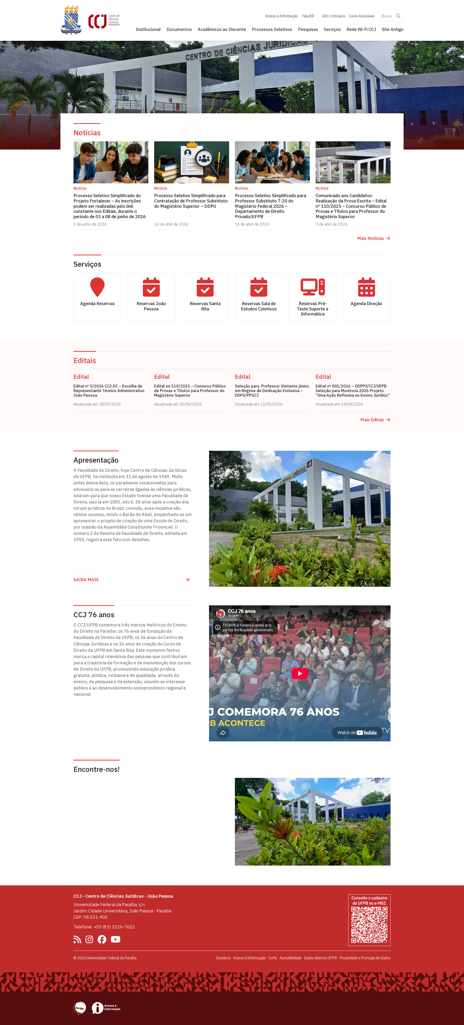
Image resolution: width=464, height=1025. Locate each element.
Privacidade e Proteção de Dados (365, 957)
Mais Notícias (370, 238)
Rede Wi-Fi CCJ (361, 29)
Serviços (332, 29)
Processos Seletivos (272, 29)
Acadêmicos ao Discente (222, 29)
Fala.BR (308, 16)
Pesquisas (308, 29)
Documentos (179, 29)
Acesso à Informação (281, 16)
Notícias (87, 132)
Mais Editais (372, 420)
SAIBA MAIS (86, 579)
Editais (84, 360)
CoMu (272, 957)
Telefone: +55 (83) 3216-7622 (104, 927)
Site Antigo (393, 29)
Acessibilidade (291, 957)
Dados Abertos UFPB (320, 957)
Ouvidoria (223, 957)
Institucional (148, 29)
